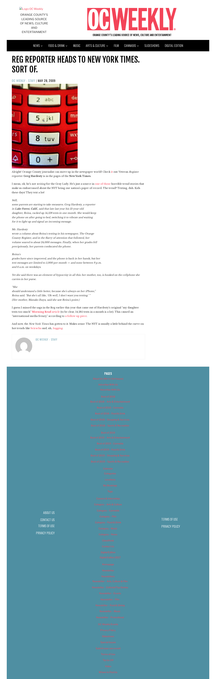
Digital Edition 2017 (110, 557)
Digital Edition (174, 45)
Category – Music (108, 528)
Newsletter (108, 570)
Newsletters (108, 576)
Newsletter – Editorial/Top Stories (110, 587)
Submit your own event (108, 648)
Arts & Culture (95, 45)
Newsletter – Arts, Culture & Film (110, 581)
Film (116, 45)
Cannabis (130, 45)
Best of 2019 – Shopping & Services (110, 455)
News (36, 45)
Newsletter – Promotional (110, 617)
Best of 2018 (108, 396)
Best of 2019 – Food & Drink (110, 449)
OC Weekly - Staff (23, 80)
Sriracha (36, 328)
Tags (110, 491)
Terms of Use (46, 526)
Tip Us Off (108, 660)
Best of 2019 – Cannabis (110, 443)
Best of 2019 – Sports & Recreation (110, 461)
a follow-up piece (76, 316)
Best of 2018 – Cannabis (110, 407)
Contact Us (47, 520)
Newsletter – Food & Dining (110, 605)
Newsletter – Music (110, 611)
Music (76, 45)
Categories (110, 473)
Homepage (108, 564)
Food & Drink (56, 45)
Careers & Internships (108, 498)
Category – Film (108, 516)
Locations (110, 479)
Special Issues (108, 642)
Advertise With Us (108, 384)
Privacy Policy (45, 533)
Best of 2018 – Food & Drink (110, 413)
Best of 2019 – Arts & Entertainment (110, 437)
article (46, 311)
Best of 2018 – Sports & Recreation (110, 425)
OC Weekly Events (108, 624)
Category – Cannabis (108, 510)
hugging (57, 328)
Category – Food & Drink (108, 522)
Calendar (108, 468)
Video (108, 666)
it (112, 171)
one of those (103, 183)
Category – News (108, 534)
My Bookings (110, 485)
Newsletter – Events (110, 593)
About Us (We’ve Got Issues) (108, 378)
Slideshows (151, 45)
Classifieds (108, 540)
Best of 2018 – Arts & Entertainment (110, 401)
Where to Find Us (108, 672)
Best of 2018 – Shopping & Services (110, 419)
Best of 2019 (108, 432)
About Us (49, 512)
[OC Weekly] (31, 8)
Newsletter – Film (110, 599)
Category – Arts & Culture (108, 504)
